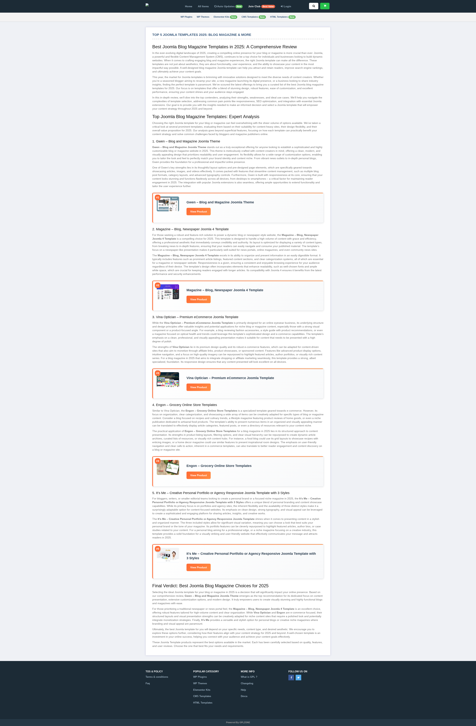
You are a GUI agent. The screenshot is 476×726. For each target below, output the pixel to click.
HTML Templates (282, 17)
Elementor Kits (225, 17)
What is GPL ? (249, 676)
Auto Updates (229, 6)
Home (188, 6)
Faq (148, 683)
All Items (203, 6)
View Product (198, 211)
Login (287, 6)
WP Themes (203, 17)
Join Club (261, 6)
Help (243, 689)
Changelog (247, 683)
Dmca (244, 696)
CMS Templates (253, 17)
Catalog (197, 709)
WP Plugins (186, 17)
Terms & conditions (157, 676)
